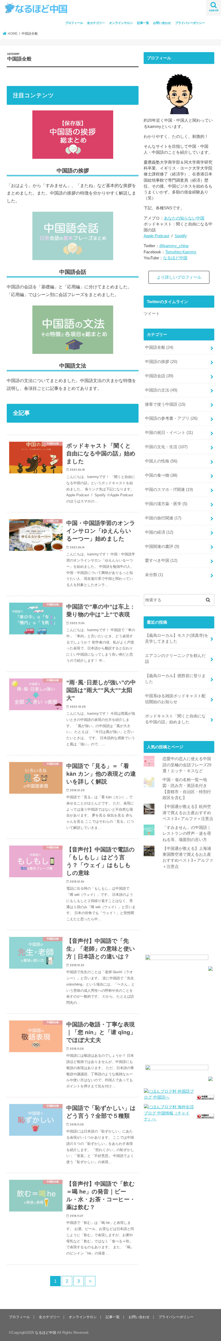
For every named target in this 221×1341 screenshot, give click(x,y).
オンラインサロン (121, 22)
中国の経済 (159, 532)
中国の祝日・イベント (169, 432)
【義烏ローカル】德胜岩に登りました (175, 679)
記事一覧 (143, 22)
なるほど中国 (175, 258)
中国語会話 (159, 376)
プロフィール (74, 22)
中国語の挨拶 (161, 361)
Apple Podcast (156, 236)
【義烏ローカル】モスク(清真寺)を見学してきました (176, 638)
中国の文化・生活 (166, 447)
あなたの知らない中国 (184, 218)
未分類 (154, 575)
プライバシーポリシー (190, 22)
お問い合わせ (162, 22)
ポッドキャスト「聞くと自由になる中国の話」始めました (175, 719)
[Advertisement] (179, 914)
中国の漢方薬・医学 (166, 504)
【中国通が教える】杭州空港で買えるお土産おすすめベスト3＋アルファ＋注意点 (188, 812)
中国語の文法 (161, 390)
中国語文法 (72, 366)
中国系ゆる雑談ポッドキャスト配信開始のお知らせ (175, 699)
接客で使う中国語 (165, 404)
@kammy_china (173, 246)
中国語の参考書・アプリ (171, 418)
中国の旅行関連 (163, 518)
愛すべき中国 (161, 560)
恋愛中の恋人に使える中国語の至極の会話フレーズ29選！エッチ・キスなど (187, 765)
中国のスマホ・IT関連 (169, 489)
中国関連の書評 (162, 546)
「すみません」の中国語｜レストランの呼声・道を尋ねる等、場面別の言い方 (187, 833)
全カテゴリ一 (96, 22)
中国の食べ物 (161, 475)
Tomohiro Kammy (180, 252)
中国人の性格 (161, 461)
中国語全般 (159, 347)
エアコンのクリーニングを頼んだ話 (175, 658)
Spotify (181, 236)
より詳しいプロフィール (179, 277)
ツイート (152, 313)
